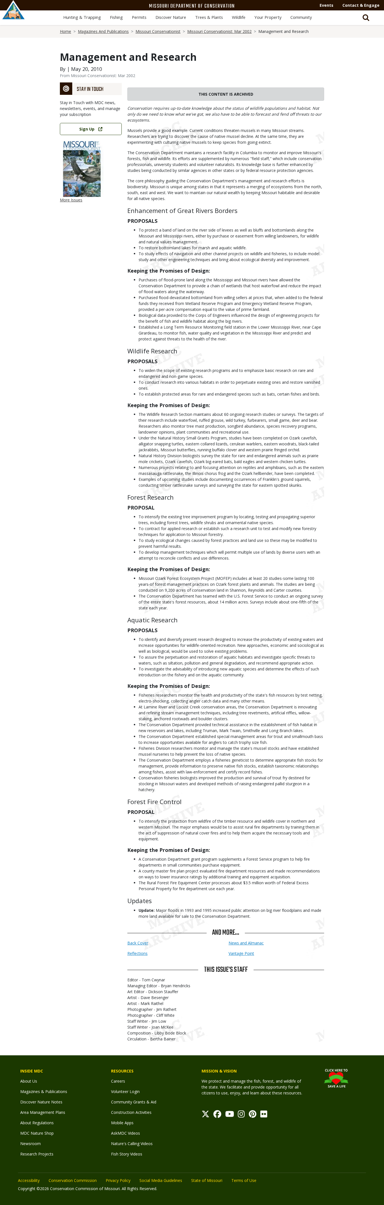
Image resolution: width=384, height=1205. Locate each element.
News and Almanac (246, 943)
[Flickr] (263, 1115)
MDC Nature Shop (37, 1133)
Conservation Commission (73, 1180)
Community (301, 17)
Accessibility (29, 1180)
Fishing (116, 17)
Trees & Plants (209, 17)
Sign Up (86, 129)
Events (326, 5)
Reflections (137, 953)
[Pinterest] (252, 1115)
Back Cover (137, 943)
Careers (118, 1081)
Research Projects (36, 1154)
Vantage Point (241, 953)
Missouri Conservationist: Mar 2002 (219, 31)
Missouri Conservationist (157, 31)
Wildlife (238, 17)
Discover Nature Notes (41, 1102)
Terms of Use (243, 1180)
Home (65, 31)
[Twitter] (205, 1115)
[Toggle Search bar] (366, 17)
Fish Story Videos (126, 1154)
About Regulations (37, 1122)
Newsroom (30, 1143)
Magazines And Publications (103, 31)
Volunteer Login (125, 1091)
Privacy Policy (118, 1180)
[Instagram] (241, 1115)
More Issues (71, 200)
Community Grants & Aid (133, 1102)
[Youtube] (229, 1115)
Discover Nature (170, 17)
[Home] (13, 16)
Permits (139, 17)
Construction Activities (131, 1112)
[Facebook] (217, 1115)
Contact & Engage (361, 5)
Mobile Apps (122, 1122)
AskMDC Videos (125, 1133)
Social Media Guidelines (160, 1180)
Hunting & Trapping (82, 17)
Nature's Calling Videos (132, 1143)
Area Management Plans (42, 1112)
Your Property (267, 17)
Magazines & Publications (43, 1091)
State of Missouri (206, 1180)
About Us (28, 1081)
